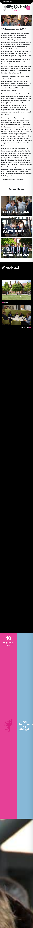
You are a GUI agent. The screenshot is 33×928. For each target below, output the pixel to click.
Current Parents (8, 1)
